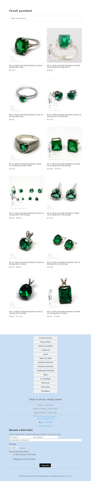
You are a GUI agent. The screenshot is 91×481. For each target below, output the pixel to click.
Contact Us (45, 350)
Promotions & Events (45, 366)
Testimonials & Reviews (45, 370)
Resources (46, 383)
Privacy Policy (45, 342)
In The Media (45, 379)
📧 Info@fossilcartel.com (45, 426)
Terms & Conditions (45, 346)
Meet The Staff (45, 358)
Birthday (12, 444)
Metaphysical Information (24, 459)
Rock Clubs (45, 387)
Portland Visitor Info (45, 362)
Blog (45, 375)
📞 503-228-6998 (45, 422)
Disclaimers (45, 391)
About (45, 354)
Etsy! (70, 476)
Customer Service (45, 338)
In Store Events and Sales (24, 454)
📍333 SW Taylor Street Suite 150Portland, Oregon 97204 (45, 417)
